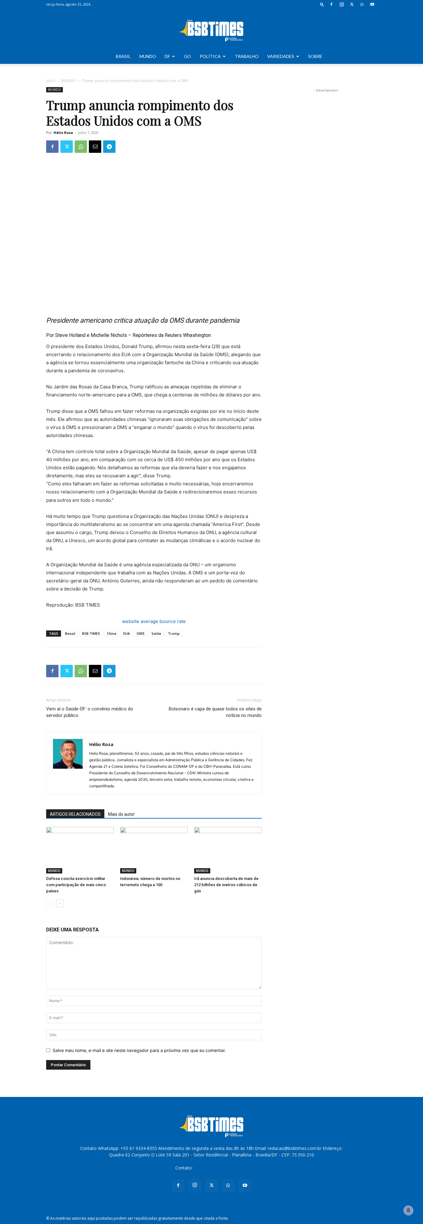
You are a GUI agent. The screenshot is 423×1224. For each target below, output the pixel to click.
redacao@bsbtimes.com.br (220, 1168)
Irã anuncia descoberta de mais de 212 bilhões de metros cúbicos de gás (226, 884)
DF (167, 56)
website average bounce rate (154, 621)
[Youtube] (372, 4)
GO (187, 56)
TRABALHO (247, 56)
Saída (156, 633)
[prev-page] (50, 903)
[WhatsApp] (362, 4)
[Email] (95, 146)
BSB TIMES (91, 633)
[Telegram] (109, 146)
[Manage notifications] (408, 1210)
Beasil (70, 633)
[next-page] (60, 903)
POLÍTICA (210, 56)
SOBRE (315, 56)
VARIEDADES (280, 56)
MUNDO (147, 56)
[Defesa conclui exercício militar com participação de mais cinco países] (80, 850)
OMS (141, 633)
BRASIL (123, 56)
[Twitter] (351, 4)
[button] (322, 4)
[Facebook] (331, 4)
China (111, 633)
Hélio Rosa (63, 132)
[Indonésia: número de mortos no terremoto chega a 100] (154, 850)
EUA (126, 633)
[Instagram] (341, 4)
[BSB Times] (211, 29)
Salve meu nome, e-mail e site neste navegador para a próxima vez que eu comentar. (139, 1050)
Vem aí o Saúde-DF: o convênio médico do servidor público (89, 712)
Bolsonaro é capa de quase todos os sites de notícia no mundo (215, 712)
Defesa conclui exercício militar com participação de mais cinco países (76, 884)
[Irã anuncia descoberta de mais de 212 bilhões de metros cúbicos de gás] (228, 850)
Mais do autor (121, 814)
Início (50, 80)
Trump (174, 633)
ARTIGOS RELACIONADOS (75, 814)
